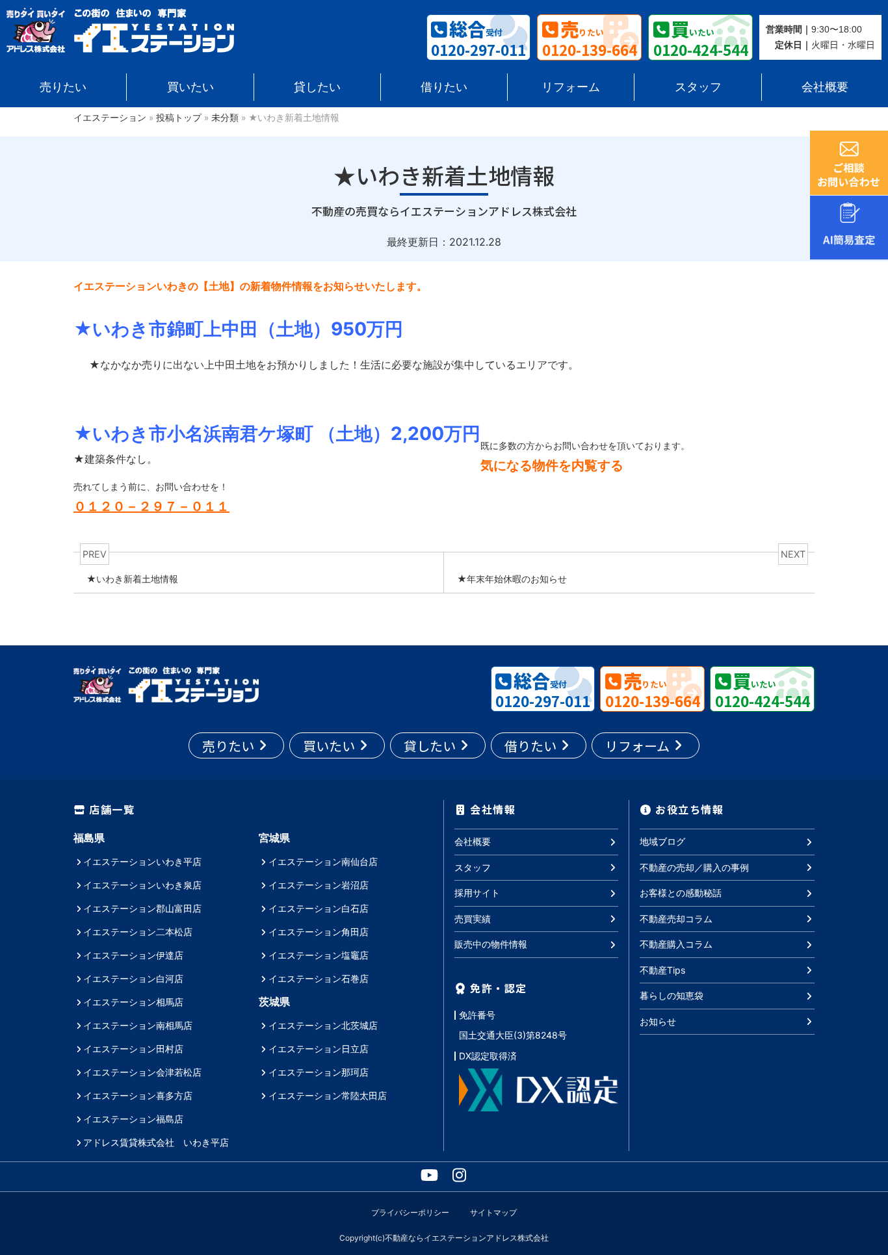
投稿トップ (179, 117)
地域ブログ (662, 841)
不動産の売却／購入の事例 (694, 867)
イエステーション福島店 (133, 1118)
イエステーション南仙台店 (323, 861)
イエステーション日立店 (318, 1048)
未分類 (225, 117)
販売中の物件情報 (490, 944)
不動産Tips (662, 970)
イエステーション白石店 (318, 908)
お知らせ (658, 1021)
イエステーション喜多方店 (137, 1095)
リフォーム (571, 87)
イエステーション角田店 (318, 931)
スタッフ (698, 87)
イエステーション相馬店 (133, 1001)
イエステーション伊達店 (133, 955)
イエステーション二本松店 (137, 931)
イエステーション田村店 (133, 1048)
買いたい (190, 87)
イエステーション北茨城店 (323, 1025)
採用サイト (477, 892)
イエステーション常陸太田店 (327, 1095)
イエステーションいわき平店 (142, 861)
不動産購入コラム (676, 944)
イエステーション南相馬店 (137, 1025)
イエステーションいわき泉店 (142, 884)
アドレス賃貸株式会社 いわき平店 (156, 1142)
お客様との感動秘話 (681, 892)
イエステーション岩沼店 (318, 884)
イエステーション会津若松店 (142, 1072)
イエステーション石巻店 (318, 978)
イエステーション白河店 (133, 978)
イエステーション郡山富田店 (142, 908)
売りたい (63, 87)
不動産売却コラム (676, 918)
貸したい (317, 87)
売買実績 (472, 918)
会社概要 (825, 87)
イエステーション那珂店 (318, 1072)
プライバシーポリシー (410, 1212)
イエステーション (109, 117)
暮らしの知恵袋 (671, 995)
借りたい (444, 87)
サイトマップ (493, 1212)
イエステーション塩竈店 (318, 955)
